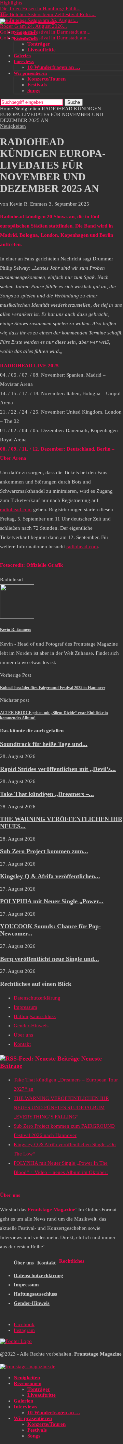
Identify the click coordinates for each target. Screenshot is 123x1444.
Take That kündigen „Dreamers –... (47, 794)
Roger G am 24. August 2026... (33, 26)
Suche (73, 102)
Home (6, 108)
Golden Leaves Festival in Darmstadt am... (45, 32)
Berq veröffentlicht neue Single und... (49, 958)
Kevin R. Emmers (28, 204)
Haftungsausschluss (35, 1016)
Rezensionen (26, 38)
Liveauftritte (41, 49)
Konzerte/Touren (46, 79)
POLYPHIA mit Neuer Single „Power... (52, 901)
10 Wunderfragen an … (53, 67)
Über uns (23, 1035)
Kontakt (22, 1044)
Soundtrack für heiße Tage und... (43, 744)
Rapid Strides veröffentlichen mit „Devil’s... (58, 769)
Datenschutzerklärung (37, 998)
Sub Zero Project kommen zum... (44, 851)
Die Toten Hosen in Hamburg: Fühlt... (40, 8)
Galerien (22, 55)
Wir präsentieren (30, 73)
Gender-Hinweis (31, 1025)
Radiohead (11, 579)
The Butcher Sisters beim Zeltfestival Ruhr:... (48, 14)
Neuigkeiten (25, 32)
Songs (33, 90)
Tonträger (38, 44)
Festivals (37, 84)
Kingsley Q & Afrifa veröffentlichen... (50, 876)
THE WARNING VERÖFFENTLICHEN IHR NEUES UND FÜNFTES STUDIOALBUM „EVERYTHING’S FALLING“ (61, 1107)
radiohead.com (16, 509)
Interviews (24, 61)
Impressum (25, 1007)
